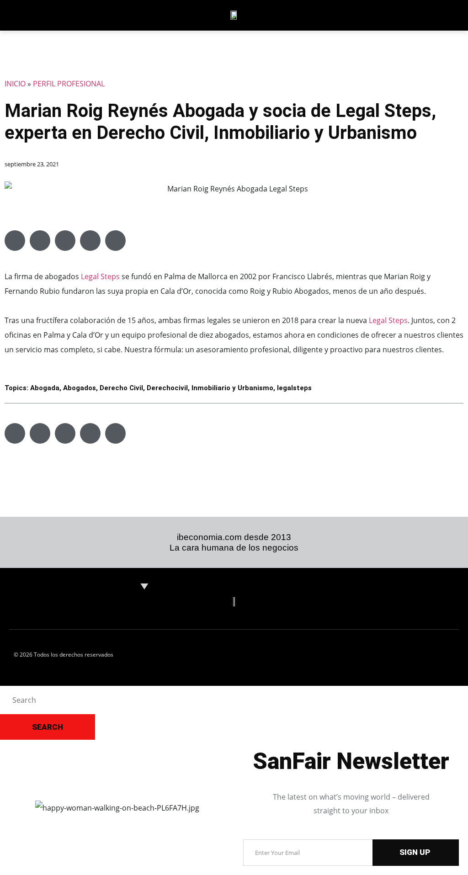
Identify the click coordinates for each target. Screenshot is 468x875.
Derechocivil (167, 388)
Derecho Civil (121, 388)
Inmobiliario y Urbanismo (232, 388)
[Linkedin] (357, 15)
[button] (15, 240)
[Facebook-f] (396, 15)
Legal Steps (100, 276)
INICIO (15, 84)
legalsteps (294, 388)
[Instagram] (416, 15)
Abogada (44, 388)
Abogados (79, 388)
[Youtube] (435, 15)
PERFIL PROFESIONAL (69, 84)
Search (47, 727)
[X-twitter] (376, 15)
